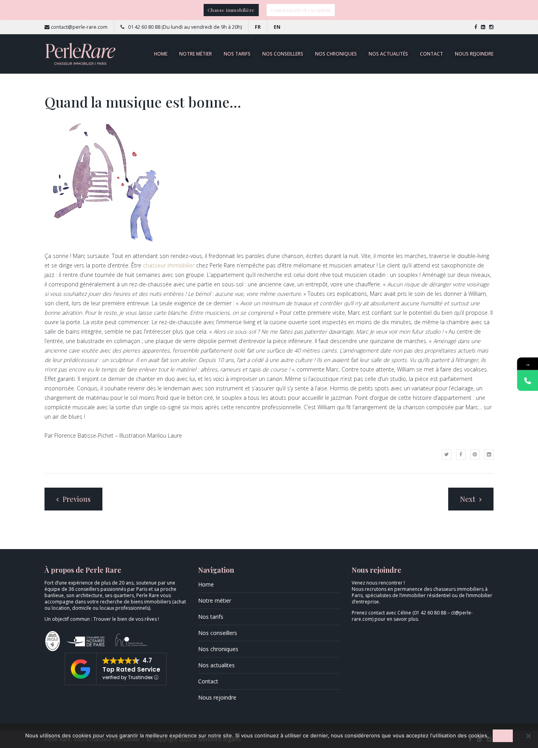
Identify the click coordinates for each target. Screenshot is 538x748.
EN (277, 27)
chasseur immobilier (169, 265)
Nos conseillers (282, 53)
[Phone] (527, 380)
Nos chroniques (336, 53)
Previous (76, 499)
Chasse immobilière (231, 10)
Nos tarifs (237, 53)
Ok (502, 735)
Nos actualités (388, 53)
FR (258, 27)
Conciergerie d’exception (301, 10)
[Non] (528, 736)
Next (468, 499)
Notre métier (195, 53)
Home (160, 53)
